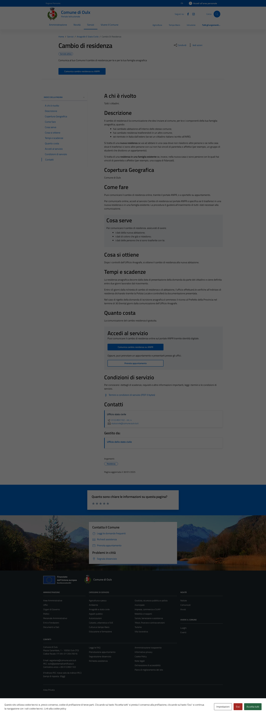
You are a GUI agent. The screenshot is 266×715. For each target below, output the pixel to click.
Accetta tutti (252, 706)
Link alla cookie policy (55, 708)
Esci (238, 706)
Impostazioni (223, 706)
